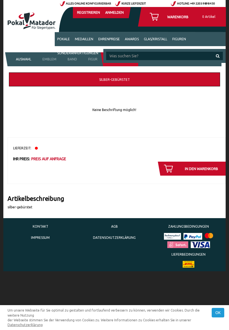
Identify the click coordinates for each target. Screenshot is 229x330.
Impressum (40, 237)
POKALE (63, 39)
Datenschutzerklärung (114, 237)
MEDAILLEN (84, 39)
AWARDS (132, 39)
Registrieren (88, 12)
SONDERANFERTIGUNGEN (77, 53)
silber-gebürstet (114, 79)
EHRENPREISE (109, 39)
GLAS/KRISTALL (155, 39)
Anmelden (114, 12)
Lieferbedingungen (188, 254)
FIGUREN (179, 39)
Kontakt (40, 226)
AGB (114, 226)
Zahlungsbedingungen (188, 226)
